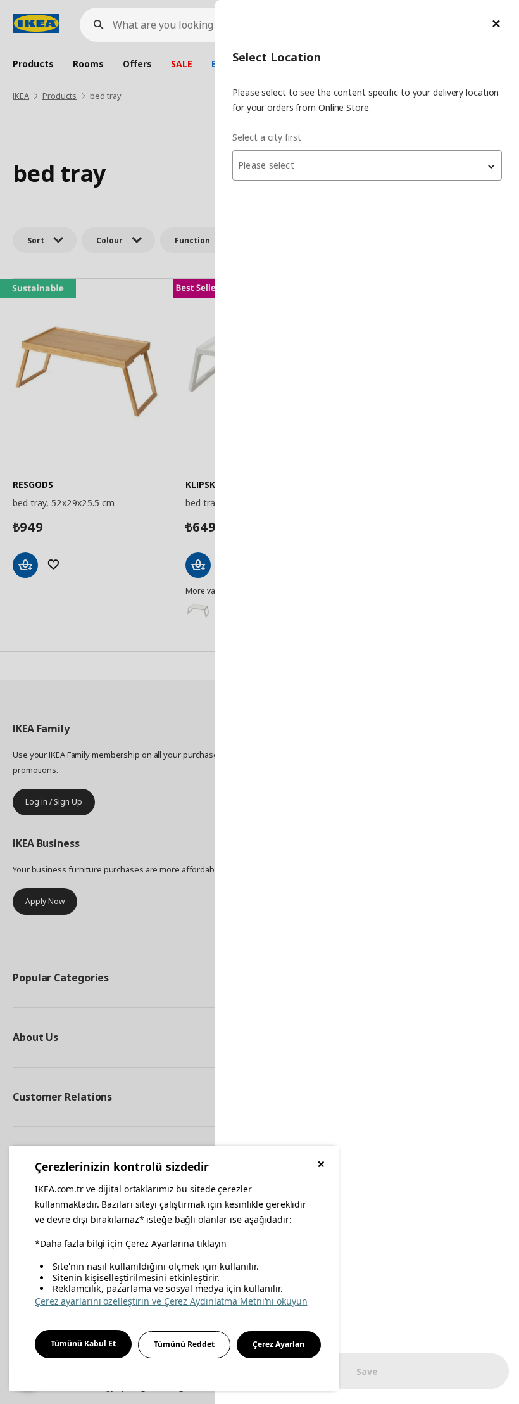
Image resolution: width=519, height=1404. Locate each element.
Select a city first (266, 137)
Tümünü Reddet (184, 1344)
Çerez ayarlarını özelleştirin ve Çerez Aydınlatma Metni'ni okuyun (171, 1301)
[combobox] (367, 165)
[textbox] (367, 165)
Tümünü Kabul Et (83, 1343)
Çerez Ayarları (279, 1344)
